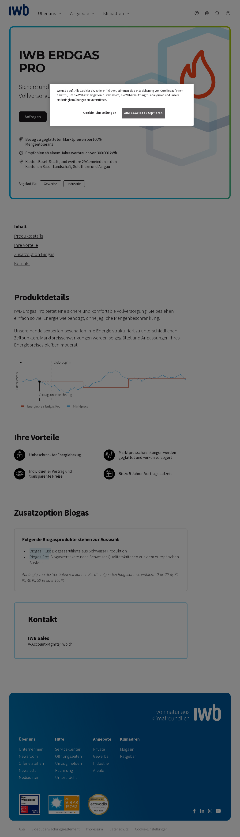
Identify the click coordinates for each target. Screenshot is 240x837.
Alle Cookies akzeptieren (143, 113)
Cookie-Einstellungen (99, 113)
